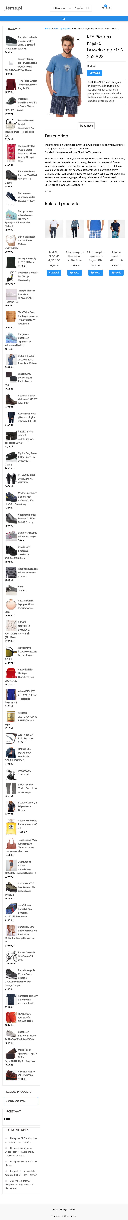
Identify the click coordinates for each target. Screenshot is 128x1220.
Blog (55, 1209)
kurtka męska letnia (98, 97)
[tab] (87, 125)
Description (86, 125)
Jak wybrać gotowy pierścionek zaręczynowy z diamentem (19, 1185)
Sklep (72, 1209)
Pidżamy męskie (62, 28)
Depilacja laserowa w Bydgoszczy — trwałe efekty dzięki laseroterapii (19, 1152)
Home (48, 28)
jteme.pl (13, 8)
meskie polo (117, 97)
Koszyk (63, 1209)
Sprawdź (94, 72)
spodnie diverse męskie (101, 100)
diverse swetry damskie (108, 93)
